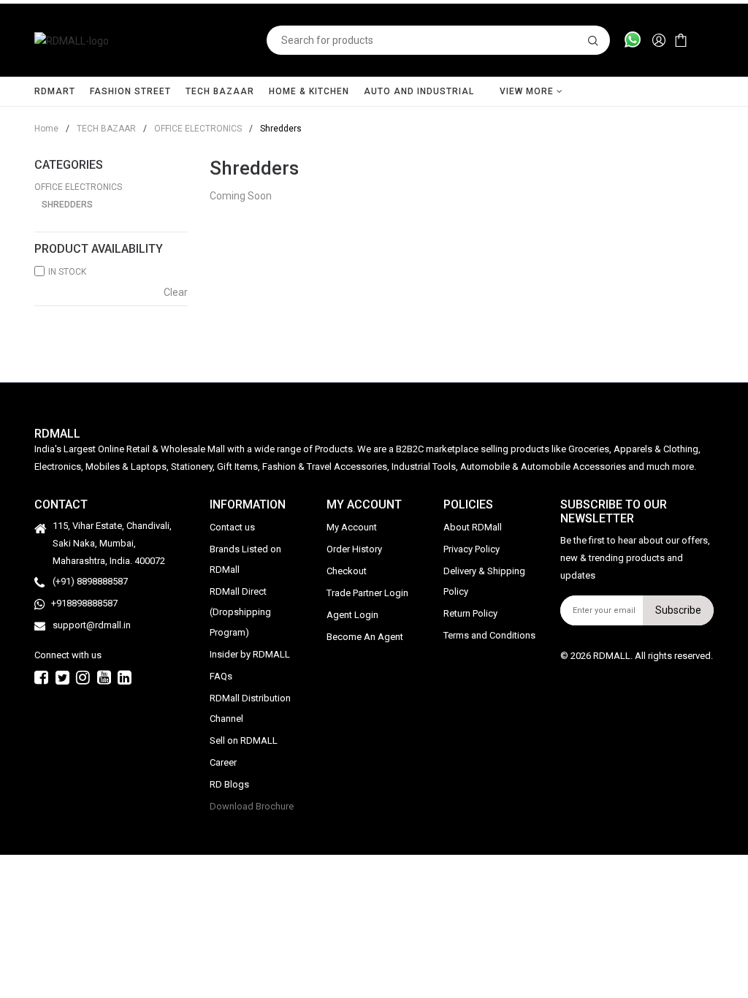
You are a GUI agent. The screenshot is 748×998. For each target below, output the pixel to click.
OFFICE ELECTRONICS (192, 128)
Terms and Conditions (489, 635)
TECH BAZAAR (220, 91)
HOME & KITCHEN (309, 91)
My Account (352, 527)
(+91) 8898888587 (90, 581)
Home (46, 128)
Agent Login (352, 614)
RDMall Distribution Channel (250, 708)
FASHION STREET (130, 91)
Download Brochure (252, 806)
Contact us (232, 527)
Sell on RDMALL (244, 740)
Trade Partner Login (367, 592)
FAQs (221, 676)
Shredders (67, 204)
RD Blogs (229, 784)
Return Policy (470, 613)
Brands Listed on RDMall (245, 559)
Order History (354, 549)
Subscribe (678, 610)
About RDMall (472, 527)
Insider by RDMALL (250, 654)
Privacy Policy (471, 549)
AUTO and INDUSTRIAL (419, 91)
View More (528, 91)
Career (223, 762)
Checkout (347, 570)
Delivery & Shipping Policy (484, 581)
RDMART (54, 91)
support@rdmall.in (92, 625)
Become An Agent (365, 636)
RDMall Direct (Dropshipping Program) (240, 612)
